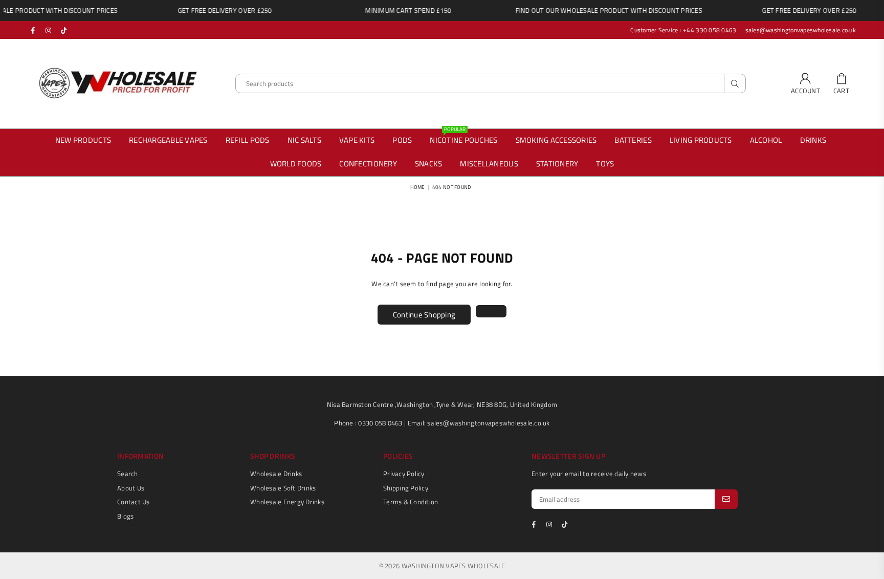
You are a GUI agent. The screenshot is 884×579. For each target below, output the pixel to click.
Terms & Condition (410, 502)
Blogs (125, 516)
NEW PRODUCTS (83, 140)
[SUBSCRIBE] (726, 499)
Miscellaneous (489, 163)
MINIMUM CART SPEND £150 (397, 10)
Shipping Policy (405, 488)
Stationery (557, 163)
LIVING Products (697, 137)
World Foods (296, 163)
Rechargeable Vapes (168, 140)
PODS (402, 140)
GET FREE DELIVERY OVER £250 (214, 10)
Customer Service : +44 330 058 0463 (683, 30)
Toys (605, 163)
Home (417, 187)
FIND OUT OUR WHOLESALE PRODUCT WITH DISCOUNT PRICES (597, 10)
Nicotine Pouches (463, 140)
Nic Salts (304, 140)
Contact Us (133, 502)
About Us (130, 488)
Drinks (813, 140)
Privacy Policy (404, 473)
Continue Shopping (424, 314)
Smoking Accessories (556, 140)
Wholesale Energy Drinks (287, 502)
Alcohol (766, 140)
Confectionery (367, 163)
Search (127, 473)
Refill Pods (248, 140)
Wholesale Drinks (276, 473)
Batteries (632, 140)
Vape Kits (356, 140)
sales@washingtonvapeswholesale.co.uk (799, 30)
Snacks (429, 163)
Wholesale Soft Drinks (283, 488)
